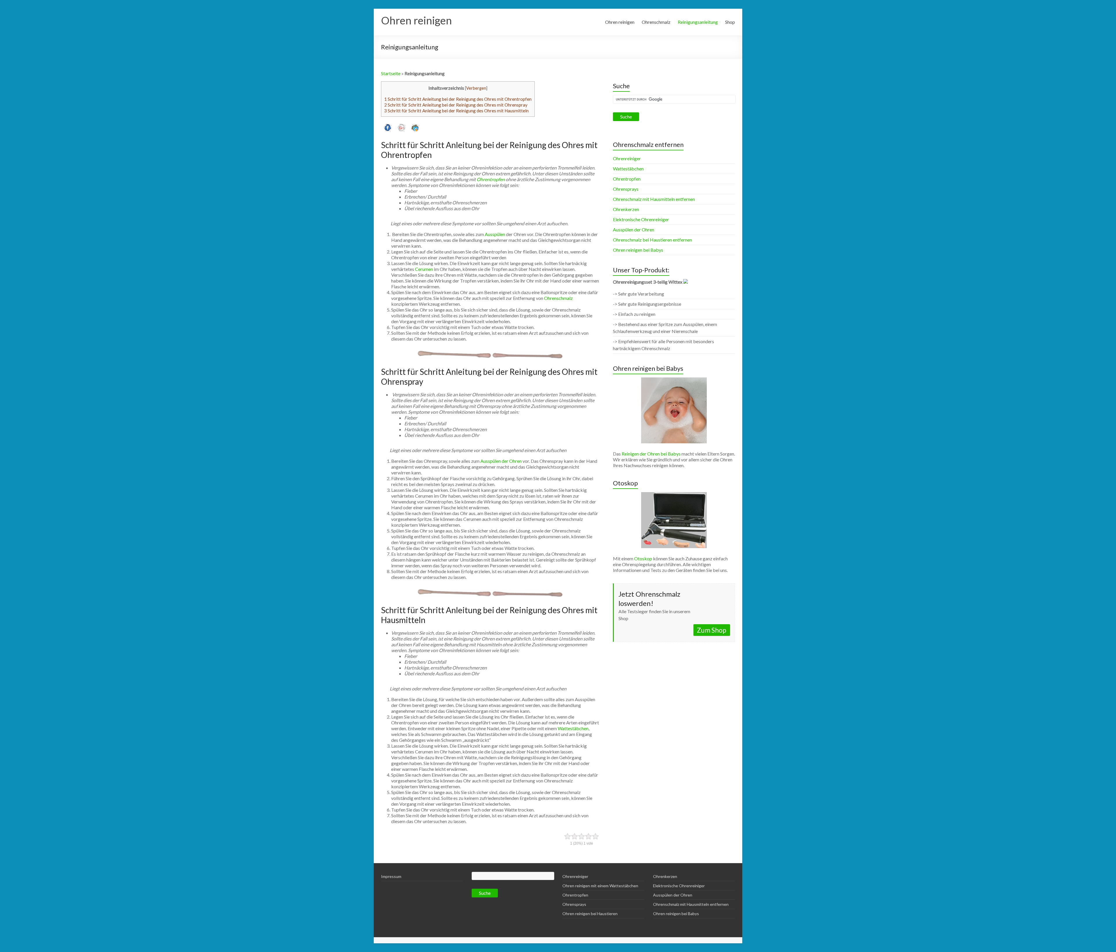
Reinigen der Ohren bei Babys (651, 453)
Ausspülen (495, 234)
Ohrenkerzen (626, 209)
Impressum (391, 876)
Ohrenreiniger (627, 158)
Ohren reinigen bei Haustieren (590, 913)
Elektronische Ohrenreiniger (641, 219)
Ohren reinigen (416, 20)
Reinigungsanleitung (698, 22)
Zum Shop (711, 630)
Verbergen (476, 88)
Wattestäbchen (573, 728)
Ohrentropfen (491, 179)
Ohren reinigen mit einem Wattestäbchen (600, 885)
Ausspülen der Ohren (501, 461)
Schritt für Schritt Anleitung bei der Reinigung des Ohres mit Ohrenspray (455, 104)
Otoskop (643, 558)
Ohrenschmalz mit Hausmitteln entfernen (654, 199)
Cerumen (424, 269)
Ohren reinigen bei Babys (638, 250)
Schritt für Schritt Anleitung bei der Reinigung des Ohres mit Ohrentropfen (458, 99)
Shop (730, 22)
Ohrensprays (626, 189)
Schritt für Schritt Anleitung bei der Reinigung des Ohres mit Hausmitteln (456, 110)
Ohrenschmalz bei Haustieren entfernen (652, 239)
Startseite (390, 73)
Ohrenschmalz (656, 22)
